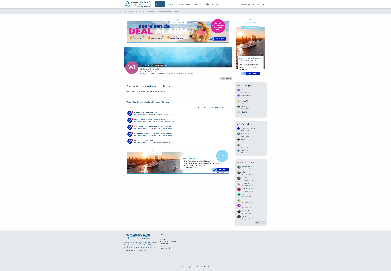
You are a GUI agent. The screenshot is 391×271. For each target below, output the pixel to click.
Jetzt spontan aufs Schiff (143, 140)
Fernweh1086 (245, 106)
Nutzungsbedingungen (168, 241)
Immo (244, 205)
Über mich (167, 86)
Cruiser (244, 178)
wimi (243, 200)
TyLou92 (244, 112)
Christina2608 (247, 211)
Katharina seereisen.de (140, 114)
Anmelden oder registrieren (249, 4)
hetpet (244, 194)
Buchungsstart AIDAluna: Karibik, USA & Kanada (153, 133)
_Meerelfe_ (244, 139)
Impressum (164, 246)
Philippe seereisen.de (248, 128)
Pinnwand (132, 86)
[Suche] (264, 4)
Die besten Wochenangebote (145, 112)
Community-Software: (195, 267)
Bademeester (245, 95)
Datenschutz (164, 244)
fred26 (244, 216)
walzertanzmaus (247, 189)
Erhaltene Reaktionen (157, 74)
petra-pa (244, 90)
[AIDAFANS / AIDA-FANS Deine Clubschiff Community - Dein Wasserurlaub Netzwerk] (138, 4)
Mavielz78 (244, 101)
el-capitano (244, 150)
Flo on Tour (245, 145)
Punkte (171, 74)
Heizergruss (245, 134)
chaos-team (246, 167)
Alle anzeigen (260, 223)
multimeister (246, 183)
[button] (226, 78)
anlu (243, 172)
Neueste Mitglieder (245, 85)
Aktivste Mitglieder (245, 124)
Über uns (163, 239)
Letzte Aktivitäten (149, 86)
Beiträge (143, 74)
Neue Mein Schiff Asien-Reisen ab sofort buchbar (153, 126)
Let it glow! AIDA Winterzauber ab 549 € (149, 119)
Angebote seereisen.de (164, 114)
